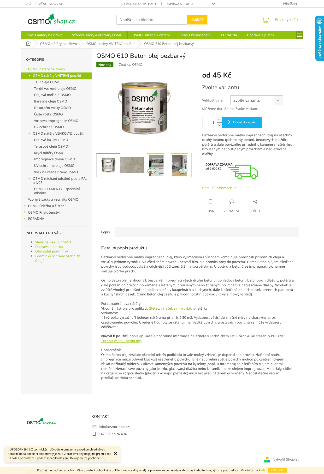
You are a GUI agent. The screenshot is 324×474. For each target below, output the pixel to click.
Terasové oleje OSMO (51, 146)
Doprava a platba (179, 4)
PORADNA (36, 218)
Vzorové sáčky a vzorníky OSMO (53, 199)
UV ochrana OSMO (49, 127)
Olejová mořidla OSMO (52, 94)
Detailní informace (217, 188)
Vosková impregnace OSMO (56, 120)
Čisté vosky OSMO (48, 114)
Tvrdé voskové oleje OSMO (55, 88)
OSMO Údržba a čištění (46, 206)
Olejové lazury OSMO (51, 140)
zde (263, 470)
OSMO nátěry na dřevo (46, 69)
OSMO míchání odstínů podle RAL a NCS (60, 180)
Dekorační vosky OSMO (52, 107)
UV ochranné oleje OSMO (54, 165)
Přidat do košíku (245, 122)
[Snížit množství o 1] (219, 125)
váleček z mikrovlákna (178, 308)
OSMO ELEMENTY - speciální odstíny (57, 190)
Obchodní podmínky (51, 251)
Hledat (197, 19)
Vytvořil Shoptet (286, 459)
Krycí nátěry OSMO (49, 152)
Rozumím (277, 470)
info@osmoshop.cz (114, 426)
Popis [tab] (105, 232)
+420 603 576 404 (113, 434)
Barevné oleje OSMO (50, 101)
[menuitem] (44, 35)
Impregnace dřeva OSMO (54, 159)
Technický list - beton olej (121, 340)
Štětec (154, 308)
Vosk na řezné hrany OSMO (56, 172)
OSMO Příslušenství (44, 212)
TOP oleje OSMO (47, 82)
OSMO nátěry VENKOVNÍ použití (58, 133)
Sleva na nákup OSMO (138, 4)
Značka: (130, 64)
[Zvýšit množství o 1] (219, 119)
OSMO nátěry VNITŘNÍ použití (57, 75)
